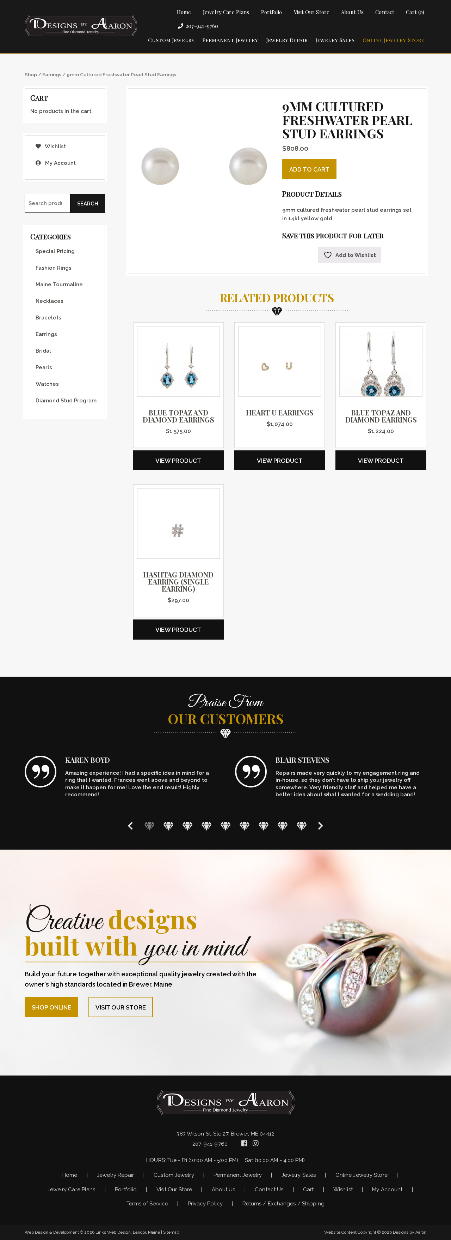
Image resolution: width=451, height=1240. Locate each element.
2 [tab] (168, 825)
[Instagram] (256, 1143)
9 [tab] (301, 825)
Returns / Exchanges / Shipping (283, 1203)
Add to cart (309, 169)
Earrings (51, 74)
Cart (308, 1189)
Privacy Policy (205, 1203)
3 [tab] (187, 825)
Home (184, 12)
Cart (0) (415, 12)
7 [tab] (263, 825)
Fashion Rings (54, 268)
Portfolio (271, 12)
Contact (384, 12)
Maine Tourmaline (59, 284)
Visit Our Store (311, 12)
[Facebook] (245, 1143)
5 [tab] (225, 825)
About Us (352, 12)
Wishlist (55, 146)
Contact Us (269, 1189)
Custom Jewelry (171, 39)
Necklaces (49, 301)
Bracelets (48, 318)
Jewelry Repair (287, 39)
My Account (60, 163)
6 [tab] (244, 825)
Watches (47, 384)
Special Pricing (55, 251)
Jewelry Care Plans (226, 12)
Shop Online (51, 1007)
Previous (130, 825)
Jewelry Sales (334, 39)
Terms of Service (147, 1203)
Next (320, 825)
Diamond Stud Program (66, 400)
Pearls (44, 367)
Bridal (43, 351)
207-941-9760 (202, 25)
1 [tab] (149, 825)
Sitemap (171, 1232)
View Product (178, 460)
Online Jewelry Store (394, 39)
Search (87, 203)
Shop (31, 74)
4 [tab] (206, 825)
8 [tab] (282, 825)
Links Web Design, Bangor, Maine (128, 1232)
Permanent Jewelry (230, 39)
